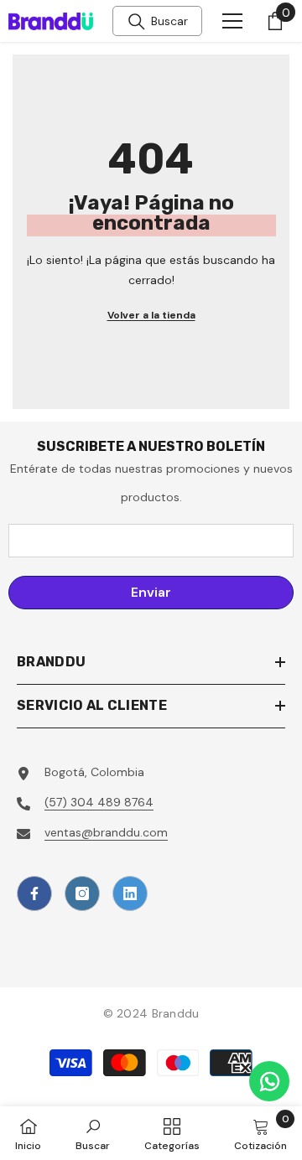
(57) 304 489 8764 (99, 802)
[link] (93, 1133)
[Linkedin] (130, 893)
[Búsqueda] (137, 22)
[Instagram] (82, 893)
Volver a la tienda (151, 315)
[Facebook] (34, 893)
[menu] (232, 21)
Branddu (176, 1013)
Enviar (151, 592)
